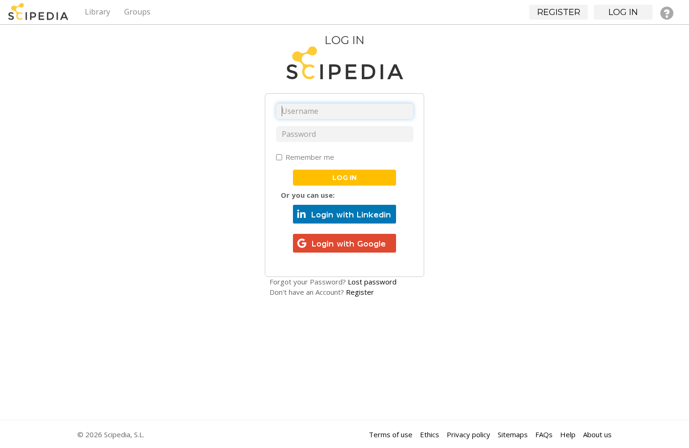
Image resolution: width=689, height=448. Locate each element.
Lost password (372, 281)
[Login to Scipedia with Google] (344, 242)
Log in (344, 177)
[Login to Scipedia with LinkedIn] (344, 213)
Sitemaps (513, 434)
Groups (137, 12)
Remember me (309, 157)
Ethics (429, 434)
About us (597, 434)
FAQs (544, 434)
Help (568, 434)
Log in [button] (623, 12)
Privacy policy (468, 434)
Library (97, 12)
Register (360, 292)
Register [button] (558, 12)
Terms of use (390, 434)
